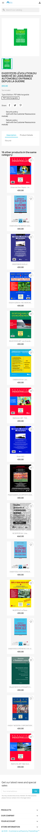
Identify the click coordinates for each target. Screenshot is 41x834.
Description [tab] (11, 135)
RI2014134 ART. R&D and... (20, 764)
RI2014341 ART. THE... (20, 418)
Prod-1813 (20, 456)
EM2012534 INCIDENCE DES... (20, 226)
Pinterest (20, 105)
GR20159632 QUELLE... (20, 264)
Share (9, 105)
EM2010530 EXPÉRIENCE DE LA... (20, 649)
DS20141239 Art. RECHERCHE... (20, 303)
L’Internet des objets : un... (20, 187)
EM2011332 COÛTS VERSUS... (20, 572)
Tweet (15, 105)
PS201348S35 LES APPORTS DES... (20, 495)
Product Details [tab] (26, 135)
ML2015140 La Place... (20, 610)
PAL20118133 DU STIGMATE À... (20, 687)
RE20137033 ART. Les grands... (20, 341)
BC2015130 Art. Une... (20, 533)
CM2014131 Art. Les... (20, 380)
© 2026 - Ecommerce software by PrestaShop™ (20, 831)
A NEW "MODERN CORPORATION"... (20, 725)
